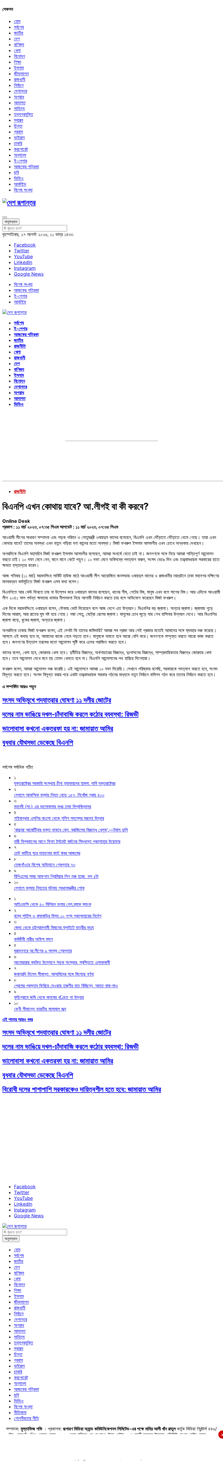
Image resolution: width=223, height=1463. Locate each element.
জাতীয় (18, 33)
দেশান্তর (20, 91)
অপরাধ (19, 97)
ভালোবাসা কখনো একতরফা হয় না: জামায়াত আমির (57, 728)
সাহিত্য (19, 108)
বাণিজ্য (19, 44)
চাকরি (18, 143)
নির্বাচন (19, 85)
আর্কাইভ (20, 184)
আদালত (20, 103)
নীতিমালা (20, 1412)
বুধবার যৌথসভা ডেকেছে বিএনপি (37, 742)
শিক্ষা (17, 62)
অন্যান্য (20, 155)
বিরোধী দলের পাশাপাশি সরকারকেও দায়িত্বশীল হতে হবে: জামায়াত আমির (81, 1089)
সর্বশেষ (19, 27)
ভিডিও (19, 178)
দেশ (17, 39)
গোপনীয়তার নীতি (26, 1418)
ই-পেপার (20, 161)
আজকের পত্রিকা (26, 167)
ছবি (16, 172)
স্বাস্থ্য (18, 120)
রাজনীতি (20, 346)
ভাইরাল (19, 137)
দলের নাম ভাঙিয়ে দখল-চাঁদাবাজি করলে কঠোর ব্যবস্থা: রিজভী (70, 714)
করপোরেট (21, 149)
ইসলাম (19, 68)
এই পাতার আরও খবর (17, 1019)
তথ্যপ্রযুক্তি (23, 114)
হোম (17, 21)
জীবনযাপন (21, 73)
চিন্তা (18, 126)
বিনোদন (19, 56)
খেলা (17, 50)
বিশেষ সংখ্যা (23, 190)
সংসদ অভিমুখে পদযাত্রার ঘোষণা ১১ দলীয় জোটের (56, 700)
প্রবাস (18, 132)
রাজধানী (19, 79)
